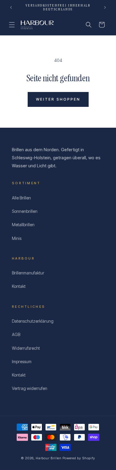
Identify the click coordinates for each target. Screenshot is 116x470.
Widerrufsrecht (26, 348)
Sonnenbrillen (24, 211)
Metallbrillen (23, 224)
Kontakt (19, 286)
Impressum (22, 361)
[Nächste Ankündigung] (105, 7)
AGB (16, 334)
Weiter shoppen (58, 99)
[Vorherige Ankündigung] (11, 7)
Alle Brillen (21, 197)
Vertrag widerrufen (29, 388)
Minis (16, 238)
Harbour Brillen (49, 458)
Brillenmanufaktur (28, 272)
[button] (11, 24)
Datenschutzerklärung (33, 321)
